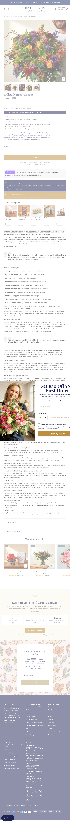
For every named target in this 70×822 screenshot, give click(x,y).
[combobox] (42, 417)
